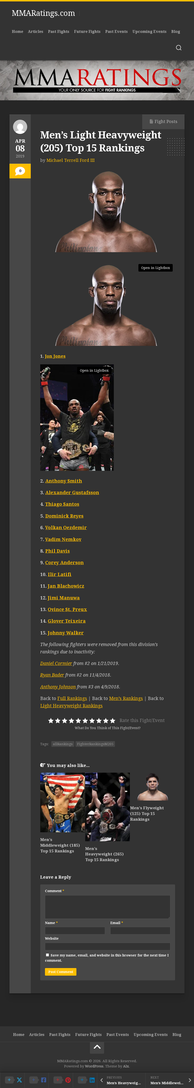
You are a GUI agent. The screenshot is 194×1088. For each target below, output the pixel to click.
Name (51, 923)
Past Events (116, 31)
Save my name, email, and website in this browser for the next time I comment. (107, 958)
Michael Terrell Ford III (70, 160)
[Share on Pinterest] (60, 1080)
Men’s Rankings (126, 698)
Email (116, 923)
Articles (35, 31)
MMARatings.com (43, 13)
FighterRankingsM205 (95, 744)
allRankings (63, 744)
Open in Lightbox (155, 268)
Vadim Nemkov (63, 539)
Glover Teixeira (67, 621)
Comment (54, 891)
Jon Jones (55, 356)
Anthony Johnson (58, 687)
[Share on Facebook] (36, 1080)
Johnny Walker (66, 633)
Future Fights (87, 31)
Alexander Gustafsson (72, 492)
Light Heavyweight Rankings (71, 706)
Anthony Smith (63, 481)
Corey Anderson (64, 562)
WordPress (94, 1066)
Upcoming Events (149, 31)
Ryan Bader (52, 675)
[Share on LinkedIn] (85, 1080)
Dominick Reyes (64, 516)
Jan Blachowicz (66, 586)
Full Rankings (72, 698)
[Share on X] (12, 1080)
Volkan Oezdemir (66, 527)
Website (52, 938)
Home (17, 31)
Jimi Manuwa (64, 598)
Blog (175, 31)
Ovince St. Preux (67, 609)
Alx (126, 1066)
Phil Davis (57, 551)
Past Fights (58, 31)
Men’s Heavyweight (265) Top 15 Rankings (104, 854)
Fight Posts (166, 121)
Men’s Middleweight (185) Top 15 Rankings (60, 845)
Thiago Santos (62, 504)
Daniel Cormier (56, 663)
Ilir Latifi (59, 574)
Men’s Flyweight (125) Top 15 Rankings (147, 814)
